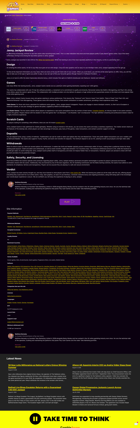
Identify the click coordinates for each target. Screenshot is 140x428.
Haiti (53, 248)
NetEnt (9, 266)
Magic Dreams (118, 274)
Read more (18, 193)
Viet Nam (60, 253)
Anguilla (57, 246)
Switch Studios (50, 281)
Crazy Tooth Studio (49, 277)
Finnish (14, 302)
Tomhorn (50, 274)
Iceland (63, 248)
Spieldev (89, 274)
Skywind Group (38, 277)
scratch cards (60, 122)
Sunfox (31, 275)
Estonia (25, 248)
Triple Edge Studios (114, 275)
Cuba (9, 248)
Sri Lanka (80, 251)
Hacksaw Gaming (42, 279)
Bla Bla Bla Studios (23, 275)
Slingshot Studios (82, 279)
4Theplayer (91, 279)
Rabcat (79, 268)
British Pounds (11, 233)
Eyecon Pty (40, 266)
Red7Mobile (82, 274)
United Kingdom (12, 246)
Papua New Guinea (93, 250)
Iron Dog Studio (16, 274)
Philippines (103, 250)
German (24, 302)
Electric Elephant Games (121, 277)
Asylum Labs (57, 274)
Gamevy (34, 272)
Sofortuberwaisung (46, 216)
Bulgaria (101, 246)
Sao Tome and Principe (26, 251)
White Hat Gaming (73, 266)
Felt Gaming (27, 272)
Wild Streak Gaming (77, 275)
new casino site (76, 173)
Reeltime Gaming (125, 279)
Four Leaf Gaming (95, 281)
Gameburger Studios (107, 277)
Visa (14, 216)
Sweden (90, 251)
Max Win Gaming (111, 279)
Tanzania (117, 251)
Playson (84, 270)
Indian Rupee (52, 233)
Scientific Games (115, 268)
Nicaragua (49, 250)
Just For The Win (42, 274)
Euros (25, 233)
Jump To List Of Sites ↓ (70, 19)
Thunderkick (52, 268)
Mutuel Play (104, 275)
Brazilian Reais (43, 233)
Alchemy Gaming (72, 279)
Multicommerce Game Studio (39, 270)
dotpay (75, 216)
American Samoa (49, 246)
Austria (68, 246)
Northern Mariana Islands (68, 250)
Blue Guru (74, 283)
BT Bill (83, 216)
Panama (85, 250)
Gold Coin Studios (40, 281)
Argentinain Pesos (32, 233)
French (19, 302)
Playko (98, 277)
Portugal (114, 250)
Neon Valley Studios (23, 279)
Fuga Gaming (65, 274)
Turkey (22, 253)
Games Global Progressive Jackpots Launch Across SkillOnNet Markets (96, 388)
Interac (101, 216)
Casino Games (57, 4)
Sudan (85, 251)
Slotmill (31, 283)
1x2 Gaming (24, 268)
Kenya (98, 248)
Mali (119, 248)
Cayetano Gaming (16, 270)
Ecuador (19, 248)
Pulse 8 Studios (100, 279)
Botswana (95, 246)
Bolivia (90, 246)
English (9, 302)
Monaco (16, 250)
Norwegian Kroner (61, 233)
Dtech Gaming (71, 277)
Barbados (74, 246)
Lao (105, 248)
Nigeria (55, 250)
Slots (48, 4)
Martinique (124, 248)
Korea (102, 248)
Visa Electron (27, 216)
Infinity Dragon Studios (48, 283)
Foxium (24, 274)
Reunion (120, 250)
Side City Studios (91, 272)
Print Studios (114, 281)
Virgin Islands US (69, 253)
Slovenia (62, 251)
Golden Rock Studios (60, 279)
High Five (106, 268)
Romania (125, 250)
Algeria (41, 246)
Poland (109, 250)
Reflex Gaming (16, 277)
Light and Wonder (61, 281)
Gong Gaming (22, 281)
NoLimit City (53, 272)
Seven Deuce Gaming (107, 274)
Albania (36, 246)
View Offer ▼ (26, 30)
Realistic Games (16, 268)
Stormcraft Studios (27, 277)
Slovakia (56, 251)
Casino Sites (68, 4)
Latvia (109, 248)
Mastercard (19, 216)
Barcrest (108, 266)
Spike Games (96, 274)
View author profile (20, 195)
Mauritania (10, 250)
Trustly (64, 216)
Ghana (46, 248)
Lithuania (114, 248)
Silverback (10, 283)
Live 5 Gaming (74, 274)
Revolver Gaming (81, 272)
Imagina (93, 277)
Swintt (69, 281)
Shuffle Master (38, 275)
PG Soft (125, 274)
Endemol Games (62, 266)
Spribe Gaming (18, 283)
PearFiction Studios (89, 275)
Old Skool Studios (118, 272)
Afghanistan (30, 246)
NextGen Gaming (49, 266)
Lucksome (37, 283)
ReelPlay (50, 279)
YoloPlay (98, 275)
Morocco (28, 250)
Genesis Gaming (43, 268)
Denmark (13, 248)
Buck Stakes (30, 281)
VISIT (26, 28)
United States (22, 246)
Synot (118, 279)
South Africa (69, 251)
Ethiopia (30, 248)
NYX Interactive (25, 266)
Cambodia (116, 246)
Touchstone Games (43, 272)
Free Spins (94, 4)
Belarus (79, 246)
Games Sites (19, 15)
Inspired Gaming (53, 270)
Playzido (26, 283)
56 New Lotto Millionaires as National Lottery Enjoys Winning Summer (37, 366)
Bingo (83, 4)
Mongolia (22, 250)
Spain (75, 251)
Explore (125, 4)
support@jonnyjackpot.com (15, 322)
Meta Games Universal (50, 275)
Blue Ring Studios (95, 283)
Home (22, 4)
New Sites (30, 4)
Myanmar (34, 250)
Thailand (122, 251)
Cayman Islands (124, 246)
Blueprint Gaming (116, 266)
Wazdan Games (19, 272)
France (35, 248)
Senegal (44, 251)
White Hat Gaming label (46, 60)
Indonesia (69, 248)
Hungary (58, 248)
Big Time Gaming (86, 268)
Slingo (77, 4)
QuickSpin (73, 268)
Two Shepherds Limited (26, 289)
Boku (78, 216)
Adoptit (68, 275)
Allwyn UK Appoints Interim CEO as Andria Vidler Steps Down (101, 365)
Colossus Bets (26, 270)
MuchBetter (88, 216)
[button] (21, 9)
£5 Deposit (103, 4)
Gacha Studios (105, 281)
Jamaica (88, 248)
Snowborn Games (12, 281)
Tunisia (17, 253)
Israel (80, 248)
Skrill (60, 216)
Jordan (93, 248)
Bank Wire (55, 216)
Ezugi (9, 268)
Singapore (50, 251)
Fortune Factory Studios (83, 277)
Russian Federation (13, 251)
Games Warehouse (97, 268)
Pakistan (79, 250)
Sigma (89, 270)
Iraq (77, 248)
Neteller (9, 216)
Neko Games (75, 281)
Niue (59, 250)
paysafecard (35, 216)
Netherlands (41, 250)
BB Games (82, 281)
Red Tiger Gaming (62, 272)
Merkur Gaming (125, 268)
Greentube (93, 266)
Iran (74, 248)
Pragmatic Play (103, 270)
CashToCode (107, 216)
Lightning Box (126, 266)
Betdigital (95, 270)
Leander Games (33, 268)
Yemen (76, 253)
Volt (113, 216)
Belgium (84, 246)
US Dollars (20, 233)
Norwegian (30, 302)
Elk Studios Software (63, 268)
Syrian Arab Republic (107, 251)
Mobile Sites (40, 4)
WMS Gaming (101, 266)
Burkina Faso (108, 246)
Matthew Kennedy (17, 39)
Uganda (27, 253)
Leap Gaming (61, 275)
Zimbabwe (82, 253)
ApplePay (95, 216)
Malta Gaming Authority (14, 296)
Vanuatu (54, 253)
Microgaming (16, 266)
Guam (50, 248)
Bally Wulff (71, 272)
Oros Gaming (66, 283)
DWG (87, 281)
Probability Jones (123, 281)
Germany (40, 248)
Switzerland (96, 251)
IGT (56, 266)
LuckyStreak (112, 270)
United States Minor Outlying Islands (41, 253)
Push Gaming (63, 270)
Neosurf (69, 216)
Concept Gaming (31, 274)
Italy (83, 248)
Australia (62, 246)
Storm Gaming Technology (105, 272)
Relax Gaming (71, 270)
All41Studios (33, 279)
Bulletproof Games (60, 277)
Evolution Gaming (98, 110)
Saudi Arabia (37, 251)
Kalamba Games (12, 275)
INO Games (58, 283)
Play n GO (33, 266)
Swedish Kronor (72, 233)
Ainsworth (79, 270)
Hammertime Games (83, 283)
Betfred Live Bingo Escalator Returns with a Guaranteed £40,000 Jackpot (34, 388)
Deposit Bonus (114, 4)
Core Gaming (120, 270)
